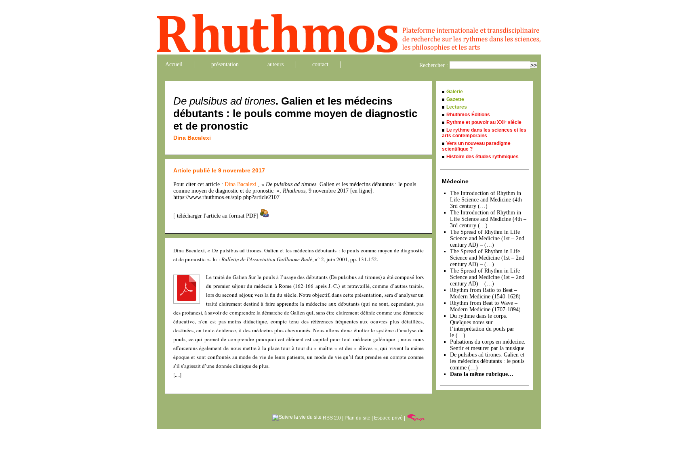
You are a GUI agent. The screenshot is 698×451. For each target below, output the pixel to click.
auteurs (275, 64)
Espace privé (388, 418)
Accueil (174, 64)
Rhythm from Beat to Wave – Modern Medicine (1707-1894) (485, 306)
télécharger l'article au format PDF (215, 216)
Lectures (456, 107)
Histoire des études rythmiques (482, 156)
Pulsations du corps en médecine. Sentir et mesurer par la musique (488, 345)
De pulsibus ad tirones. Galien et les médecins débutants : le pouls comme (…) (487, 361)
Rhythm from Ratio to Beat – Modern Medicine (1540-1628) (485, 293)
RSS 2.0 (331, 418)
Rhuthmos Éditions (468, 114)
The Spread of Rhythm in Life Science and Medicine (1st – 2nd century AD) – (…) (487, 238)
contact (320, 64)
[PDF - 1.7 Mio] (187, 298)
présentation (225, 64)
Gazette (455, 99)
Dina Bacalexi (192, 137)
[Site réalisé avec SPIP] (416, 418)
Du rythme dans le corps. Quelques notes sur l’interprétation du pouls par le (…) (482, 325)
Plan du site (357, 418)
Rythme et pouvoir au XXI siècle (483, 122)
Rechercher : (433, 65)
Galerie (454, 91)
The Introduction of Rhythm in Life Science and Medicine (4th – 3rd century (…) (488, 199)
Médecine (455, 181)
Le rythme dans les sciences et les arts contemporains (484, 132)
